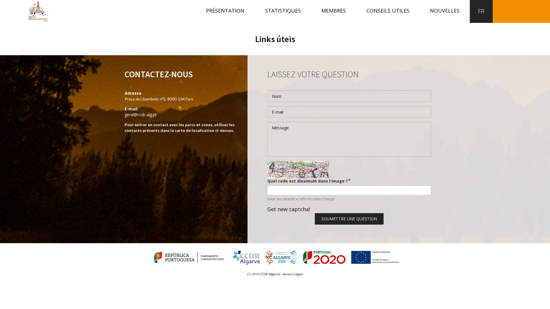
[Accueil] (37, 11)
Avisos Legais (293, 274)
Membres (333, 10)
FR (481, 11)
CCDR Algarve (270, 274)
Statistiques (283, 10)
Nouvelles (444, 10)
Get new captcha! (288, 209)
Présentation (225, 10)
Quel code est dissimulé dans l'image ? (307, 181)
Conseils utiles (387, 10)
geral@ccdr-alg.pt (141, 114)
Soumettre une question (349, 218)
